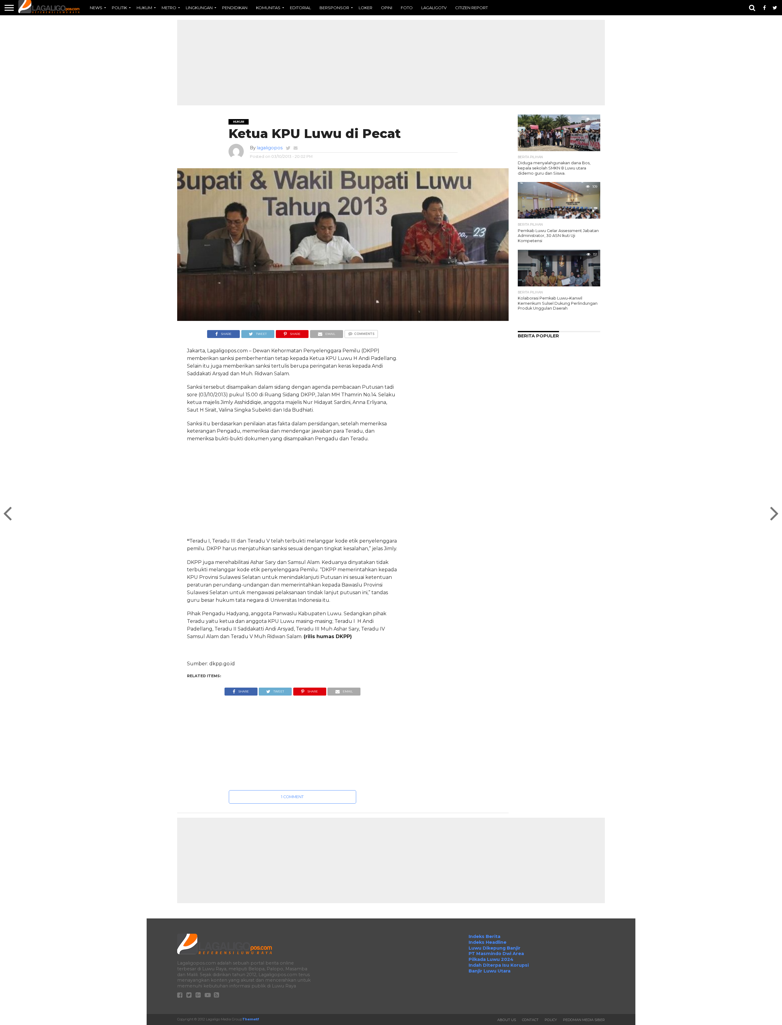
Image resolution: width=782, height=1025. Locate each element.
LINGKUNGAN (199, 7)
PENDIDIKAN (234, 7)
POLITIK (119, 7)
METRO (169, 7)
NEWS (96, 7)
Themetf (250, 1019)
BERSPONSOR (334, 7)
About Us (506, 1020)
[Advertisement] (391, 62)
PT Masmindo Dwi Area (496, 953)
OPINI (386, 7)
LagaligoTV (434, 7)
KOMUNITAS (268, 7)
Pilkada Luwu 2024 (491, 959)
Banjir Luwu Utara (489, 971)
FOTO (407, 7)
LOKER (365, 7)
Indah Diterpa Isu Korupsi (499, 965)
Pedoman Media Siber (584, 1020)
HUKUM (144, 7)
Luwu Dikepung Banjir (495, 948)
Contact (530, 1020)
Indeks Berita (484, 936)
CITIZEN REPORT (471, 7)
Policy (551, 1020)
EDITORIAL (300, 7)
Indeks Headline (487, 942)
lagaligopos (270, 148)
